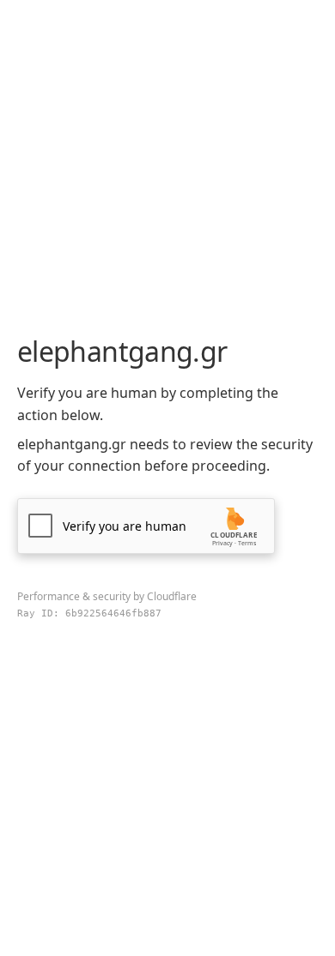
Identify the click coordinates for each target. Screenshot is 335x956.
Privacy (222, 543)
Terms (247, 543)
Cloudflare (172, 596)
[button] (146, 526)
